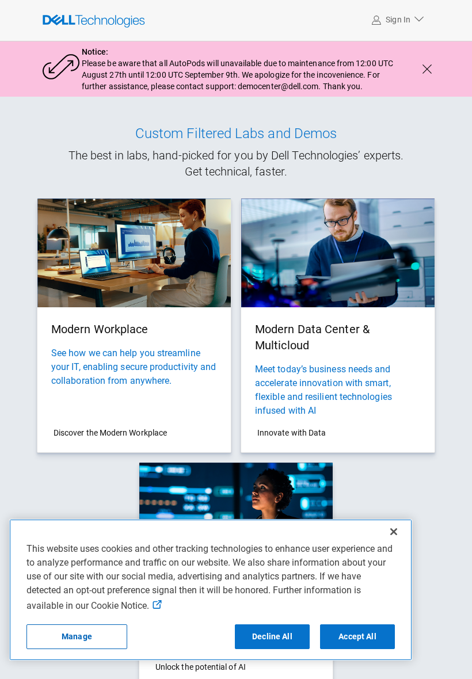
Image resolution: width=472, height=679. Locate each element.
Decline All (272, 636)
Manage (77, 636)
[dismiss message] (427, 69)
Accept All (357, 636)
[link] (67, 20)
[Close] (393, 531)
